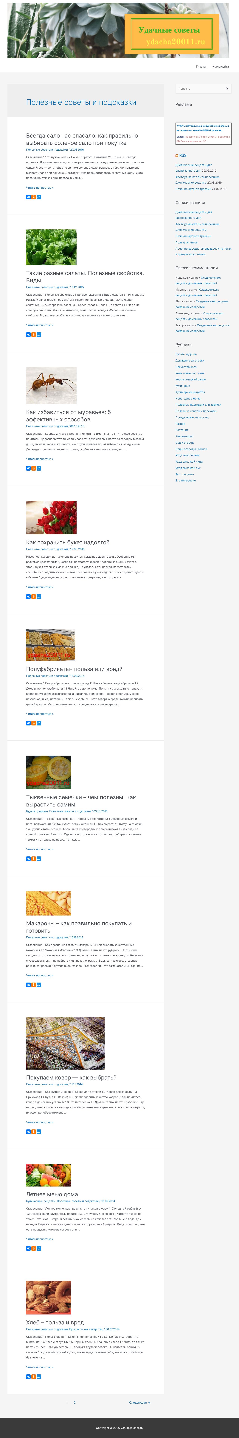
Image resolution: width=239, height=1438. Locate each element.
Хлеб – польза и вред (55, 1322)
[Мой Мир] (39, 197)
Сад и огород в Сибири (191, 449)
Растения (182, 430)
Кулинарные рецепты (40, 1201)
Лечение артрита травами (193, 189)
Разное (180, 424)
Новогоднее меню (188, 398)
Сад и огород (185, 442)
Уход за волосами (188, 455)
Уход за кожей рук (188, 468)
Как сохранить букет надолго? (67, 542)
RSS (183, 155)
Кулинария (183, 386)
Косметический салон (191, 379)
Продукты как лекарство (86, 1329)
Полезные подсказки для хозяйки (198, 404)
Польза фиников (187, 242)
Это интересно (186, 480)
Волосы (181, 136)
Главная (201, 66)
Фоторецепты (185, 474)
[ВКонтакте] (28, 197)
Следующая (139, 1402)
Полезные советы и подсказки (47, 149)
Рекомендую (184, 436)
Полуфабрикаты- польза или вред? (74, 669)
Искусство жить (186, 367)
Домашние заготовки (190, 360)
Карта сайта (221, 66)
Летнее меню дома (52, 1194)
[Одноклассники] (33, 197)
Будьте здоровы (37, 811)
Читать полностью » (40, 187)
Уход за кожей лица (189, 461)
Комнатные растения (190, 373)
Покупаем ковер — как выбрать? (71, 1077)
